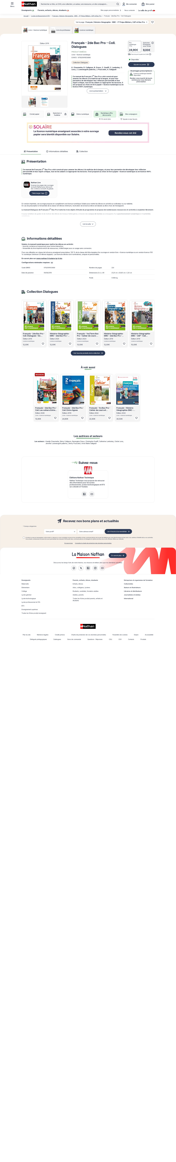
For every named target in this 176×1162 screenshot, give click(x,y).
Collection (83, 151)
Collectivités (128, 584)
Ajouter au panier (140, 64)
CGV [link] (120, 639)
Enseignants (26, 580)
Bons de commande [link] (74, 639)
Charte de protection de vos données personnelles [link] (88, 635)
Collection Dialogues (80, 62)
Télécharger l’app (38, 193)
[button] (44, 68)
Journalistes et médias (132, 595)
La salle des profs (145, 10)
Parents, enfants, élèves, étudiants (85, 580)
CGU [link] (110, 639)
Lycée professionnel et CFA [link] (31, 602)
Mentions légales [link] (42, 635)
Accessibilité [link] (149, 635)
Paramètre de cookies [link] (120, 635)
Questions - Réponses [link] (94, 639)
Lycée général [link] (26, 595)
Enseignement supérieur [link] (30, 609)
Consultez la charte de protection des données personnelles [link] (93, 543)
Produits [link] (143, 639)
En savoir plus (106, 119)
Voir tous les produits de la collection (86, 353)
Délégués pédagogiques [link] (38, 639)
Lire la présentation (96, 91)
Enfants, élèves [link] (78, 584)
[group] (32, 102)
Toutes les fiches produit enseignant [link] (34, 613)
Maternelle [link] (25, 584)
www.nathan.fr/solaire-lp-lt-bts (49, 258)
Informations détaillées (58, 151)
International (128, 598)
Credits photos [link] (60, 635)
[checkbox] (24, 538)
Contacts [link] (131, 639)
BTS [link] (23, 606)
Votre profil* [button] (50, 531)
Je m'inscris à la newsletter (117, 531)
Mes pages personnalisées (110, 10)
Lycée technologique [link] (29, 598)
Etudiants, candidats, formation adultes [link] (85, 591)
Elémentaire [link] (25, 587)
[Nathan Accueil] (29, 4)
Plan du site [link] (26, 635)
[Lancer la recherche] (118, 4)
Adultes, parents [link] (78, 595)
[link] (84, 494)
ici (52, 262)
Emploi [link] (136, 635)
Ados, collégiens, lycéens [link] (81, 587)
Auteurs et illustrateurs (132, 587)
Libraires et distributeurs (133, 591)
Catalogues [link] (57, 639)
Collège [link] (24, 591)
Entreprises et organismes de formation (138, 580)
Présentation (32, 151)
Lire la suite (87, 224)
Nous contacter (130, 10)
